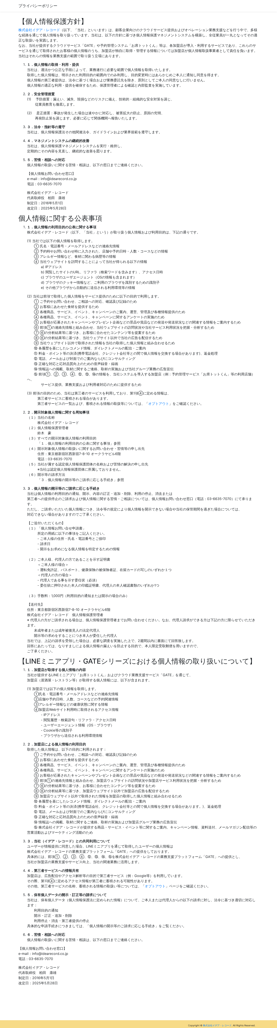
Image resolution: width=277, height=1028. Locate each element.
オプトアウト (158, 403)
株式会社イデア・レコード (39, 30)
